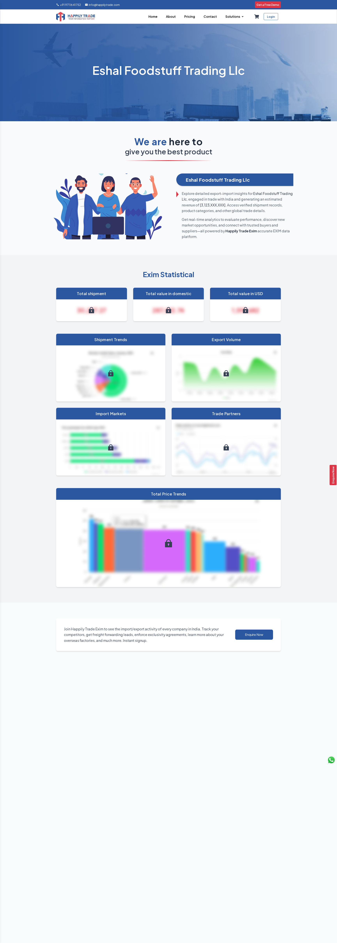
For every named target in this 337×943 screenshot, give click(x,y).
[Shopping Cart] (257, 16)
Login (271, 16)
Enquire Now (333, 475)
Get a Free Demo (267, 4)
